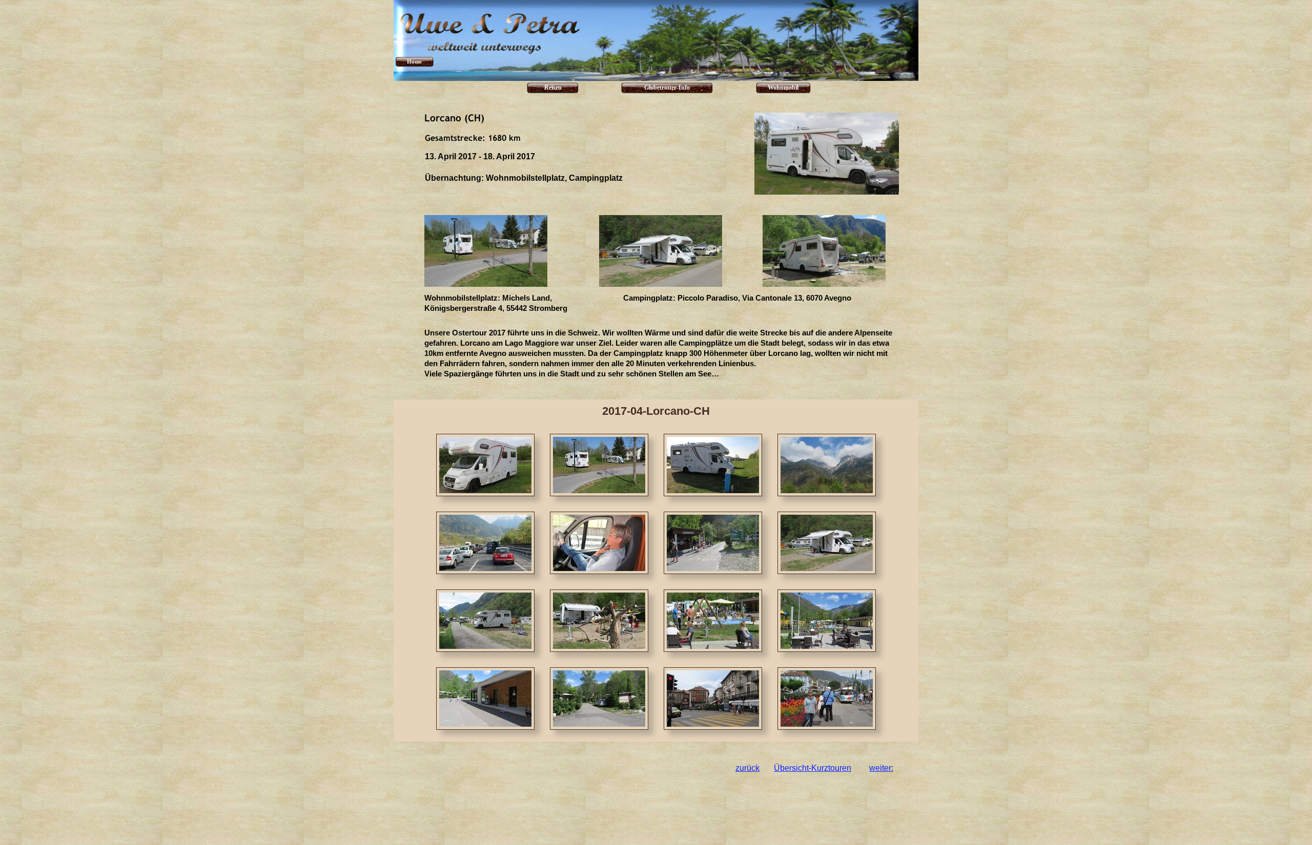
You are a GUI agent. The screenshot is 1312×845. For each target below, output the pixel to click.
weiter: (881, 768)
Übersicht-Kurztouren (812, 768)
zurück (747, 768)
